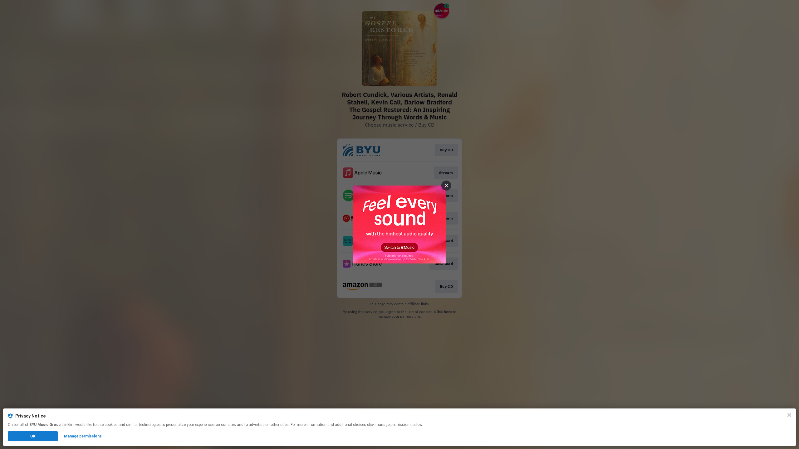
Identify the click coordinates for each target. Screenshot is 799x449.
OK (32, 436)
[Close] (789, 415)
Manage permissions (83, 436)
